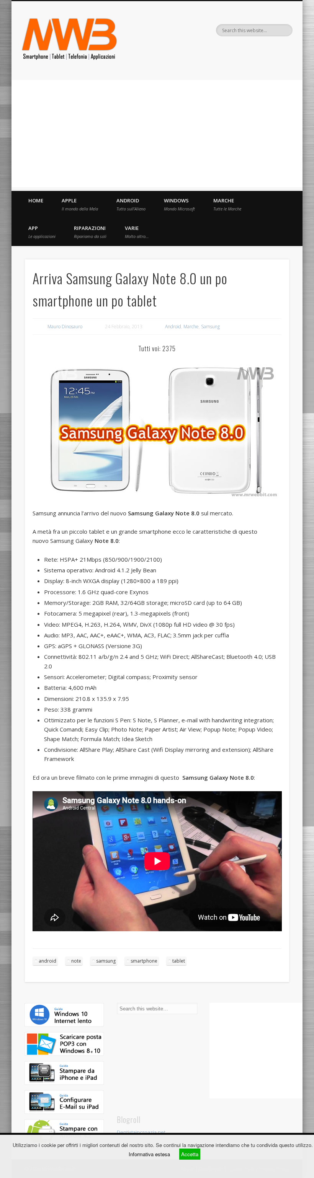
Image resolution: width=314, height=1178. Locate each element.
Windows (179, 204)
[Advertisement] (157, 133)
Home (35, 200)
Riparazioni (90, 232)
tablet (178, 961)
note (76, 961)
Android (131, 204)
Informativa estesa (149, 1154)
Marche (227, 204)
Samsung (210, 326)
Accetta (189, 1154)
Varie (137, 232)
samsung (106, 961)
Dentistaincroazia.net (141, 1132)
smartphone (144, 961)
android (47, 961)
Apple (80, 204)
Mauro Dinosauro (64, 326)
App (42, 232)
